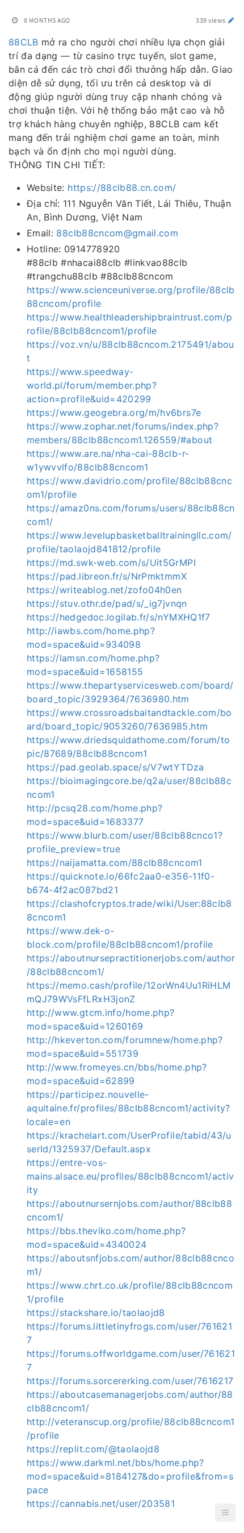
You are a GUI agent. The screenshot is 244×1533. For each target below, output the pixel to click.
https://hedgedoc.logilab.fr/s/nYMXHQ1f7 (119, 617)
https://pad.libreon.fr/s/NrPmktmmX (107, 576)
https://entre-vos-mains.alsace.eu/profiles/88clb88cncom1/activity (130, 1176)
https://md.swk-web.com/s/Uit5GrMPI (111, 562)
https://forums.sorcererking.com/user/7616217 (130, 1380)
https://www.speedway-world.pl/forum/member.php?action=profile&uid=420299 (92, 385)
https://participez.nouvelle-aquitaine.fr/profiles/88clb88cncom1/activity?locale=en (128, 1108)
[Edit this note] (231, 20)
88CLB (24, 42)
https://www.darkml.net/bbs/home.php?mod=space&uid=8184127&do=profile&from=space (130, 1476)
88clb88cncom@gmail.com (117, 233)
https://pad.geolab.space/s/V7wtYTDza (115, 767)
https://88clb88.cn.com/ (122, 187)
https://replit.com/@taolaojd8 (93, 1449)
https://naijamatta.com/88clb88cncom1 (115, 862)
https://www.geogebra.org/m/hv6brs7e (114, 412)
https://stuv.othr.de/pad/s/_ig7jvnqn (107, 603)
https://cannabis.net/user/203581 (101, 1503)
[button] (225, 1512)
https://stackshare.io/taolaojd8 (96, 1312)
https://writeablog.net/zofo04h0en (104, 589)
